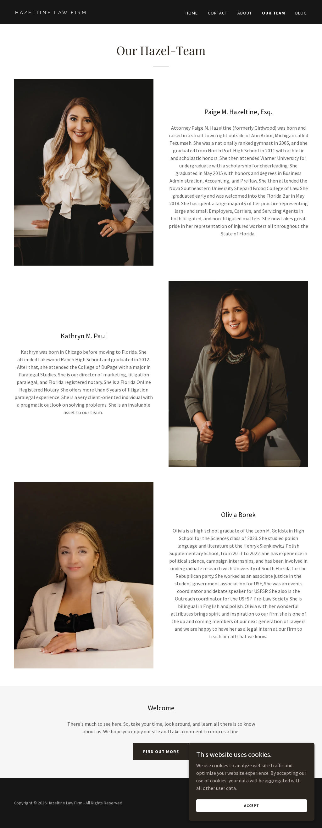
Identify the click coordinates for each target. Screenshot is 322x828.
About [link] (244, 13)
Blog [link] (301, 13)
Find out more (161, 751)
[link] (85, 12)
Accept (251, 805)
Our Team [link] (273, 13)
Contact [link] (217, 13)
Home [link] (192, 13)
